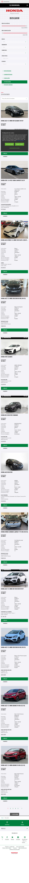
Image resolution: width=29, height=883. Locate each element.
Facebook (7, 839)
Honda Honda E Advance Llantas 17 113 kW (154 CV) (14, 532)
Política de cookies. (20, 140)
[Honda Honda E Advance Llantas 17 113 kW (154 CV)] (14, 521)
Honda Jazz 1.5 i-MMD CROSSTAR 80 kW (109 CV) (13, 298)
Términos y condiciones (9, 846)
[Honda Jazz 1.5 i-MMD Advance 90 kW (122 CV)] (14, 695)
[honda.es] (14, 5)
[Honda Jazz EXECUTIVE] (14, 462)
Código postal (4, 55)
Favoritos (5, 156)
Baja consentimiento (23, 848)
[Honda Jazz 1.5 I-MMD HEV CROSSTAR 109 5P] (14, 578)
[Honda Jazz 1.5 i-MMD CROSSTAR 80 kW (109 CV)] (14, 288)
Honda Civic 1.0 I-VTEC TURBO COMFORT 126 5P (13, 180)
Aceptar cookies (19, 144)
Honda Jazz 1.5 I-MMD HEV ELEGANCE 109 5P (12, 121)
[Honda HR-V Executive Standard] (14, 405)
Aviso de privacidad (20, 846)
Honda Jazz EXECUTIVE (6, 472)
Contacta (15, 848)
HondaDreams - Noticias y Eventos (24, 841)
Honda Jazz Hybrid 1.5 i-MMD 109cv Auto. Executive (14, 240)
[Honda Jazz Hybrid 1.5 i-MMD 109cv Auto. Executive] (14, 230)
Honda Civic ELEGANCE (6, 357)
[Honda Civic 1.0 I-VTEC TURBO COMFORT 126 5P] (14, 170)
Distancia (4, 61)
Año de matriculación (6, 30)
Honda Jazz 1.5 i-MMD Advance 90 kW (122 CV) (13, 705)
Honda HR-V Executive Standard (9, 415)
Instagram (18, 839)
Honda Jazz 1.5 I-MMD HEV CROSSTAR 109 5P (12, 589)
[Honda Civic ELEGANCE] (14, 346)
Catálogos (22, 824)
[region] (14, 141)
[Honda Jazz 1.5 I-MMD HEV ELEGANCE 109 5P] (14, 110)
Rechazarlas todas (9, 144)
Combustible (4, 50)
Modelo (3, 39)
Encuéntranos (7, 824)
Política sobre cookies (6, 848)
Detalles (5, 153)
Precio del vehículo (6, 23)
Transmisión (4, 44)
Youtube (12, 839)
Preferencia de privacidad (14, 849)
